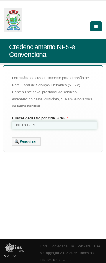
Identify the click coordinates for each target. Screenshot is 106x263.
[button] (26, 141)
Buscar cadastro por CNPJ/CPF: (39, 118)
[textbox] (54, 125)
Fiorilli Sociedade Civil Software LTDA (70, 246)
